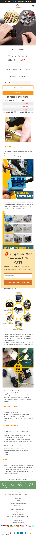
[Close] (33, 251)
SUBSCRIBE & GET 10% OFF (18, 282)
